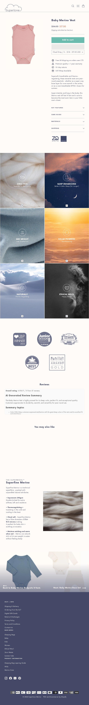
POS (44, 697)
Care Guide (56, 114)
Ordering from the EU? (13, 610)
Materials (55, 121)
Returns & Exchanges (12, 617)
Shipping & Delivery (12, 606)
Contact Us (9, 627)
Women (7, 645)
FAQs (6, 667)
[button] (67, 46)
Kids (6, 642)
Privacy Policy (9, 620)
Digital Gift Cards (11, 613)
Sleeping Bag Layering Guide (15, 663)
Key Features (57, 108)
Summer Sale (9, 656)
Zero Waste (9, 652)
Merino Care (9, 670)
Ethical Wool (9, 649)
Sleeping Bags (10, 635)
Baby (6, 638)
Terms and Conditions (12, 624)
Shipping (54, 30)
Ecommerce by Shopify (58, 697)
